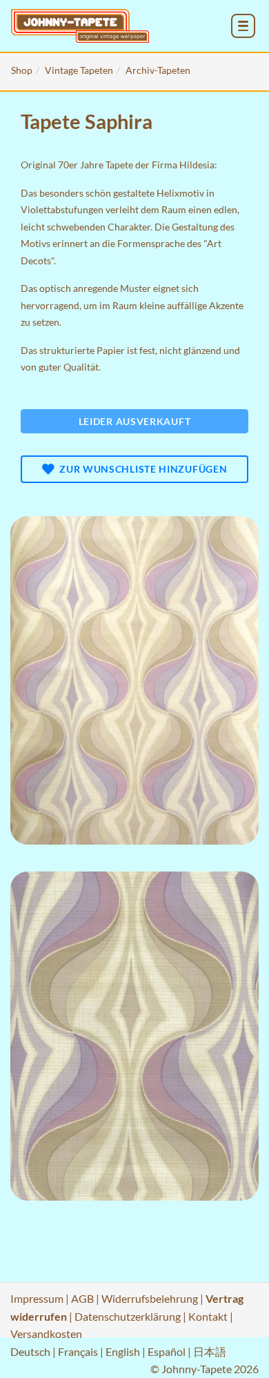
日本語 (209, 1351)
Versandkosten (46, 1333)
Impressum (36, 1298)
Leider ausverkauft (135, 421)
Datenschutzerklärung (127, 1316)
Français (78, 1351)
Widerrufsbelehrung (149, 1298)
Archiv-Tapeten (158, 70)
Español (167, 1351)
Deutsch (30, 1351)
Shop (21, 70)
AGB (82, 1298)
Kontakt (208, 1316)
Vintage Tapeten (79, 70)
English (123, 1351)
